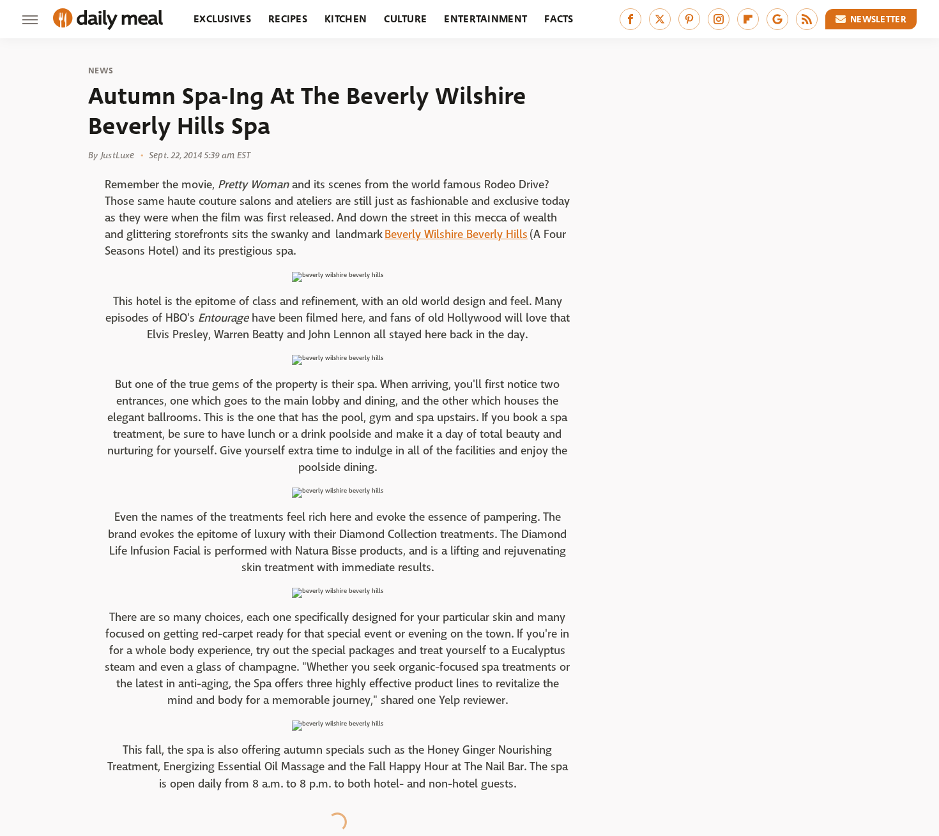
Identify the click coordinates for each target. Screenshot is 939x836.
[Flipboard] (748, 19)
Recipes (287, 18)
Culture (405, 18)
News (100, 70)
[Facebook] (630, 19)
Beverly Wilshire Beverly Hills (456, 234)
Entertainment (485, 18)
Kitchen (345, 18)
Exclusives (222, 18)
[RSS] (807, 19)
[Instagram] (718, 19)
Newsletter (878, 19)
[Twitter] (660, 19)
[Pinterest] (689, 19)
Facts (559, 18)
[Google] (777, 19)
